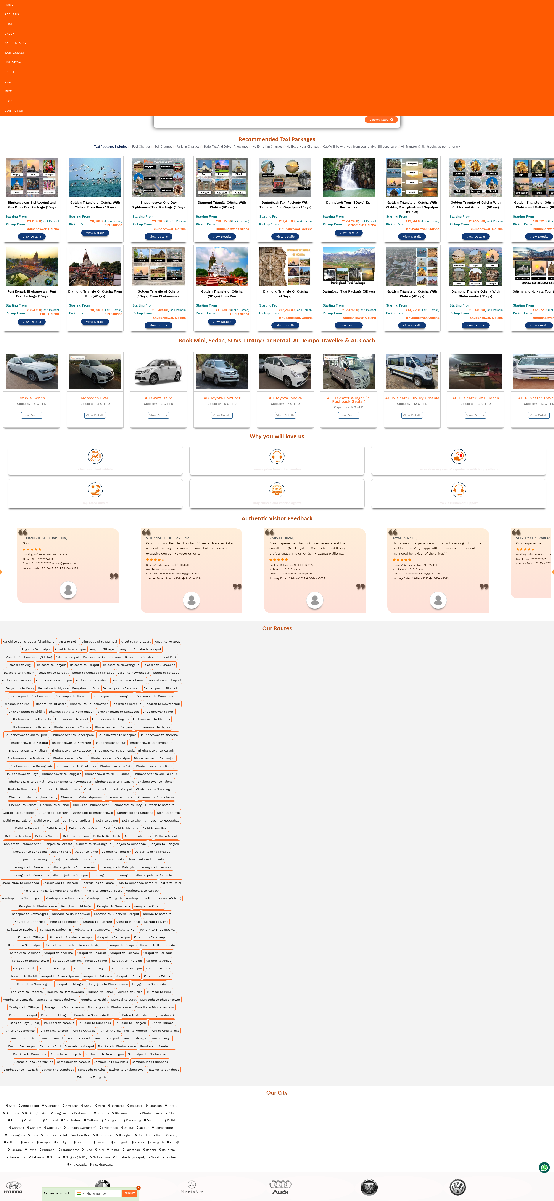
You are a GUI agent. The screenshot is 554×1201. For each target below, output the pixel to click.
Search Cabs (523, 119)
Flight (10, 24)
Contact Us (14, 110)
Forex (9, 72)
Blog (8, 101)
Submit (129, 1193)
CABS (8, 33)
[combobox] (80, 1193)
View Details (32, 225)
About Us (12, 14)
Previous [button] (4, 234)
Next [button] (550, 234)
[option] (31, 233)
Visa (8, 81)
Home (9, 4)
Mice (8, 91)
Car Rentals (14, 43)
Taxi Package (15, 52)
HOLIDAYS (12, 62)
